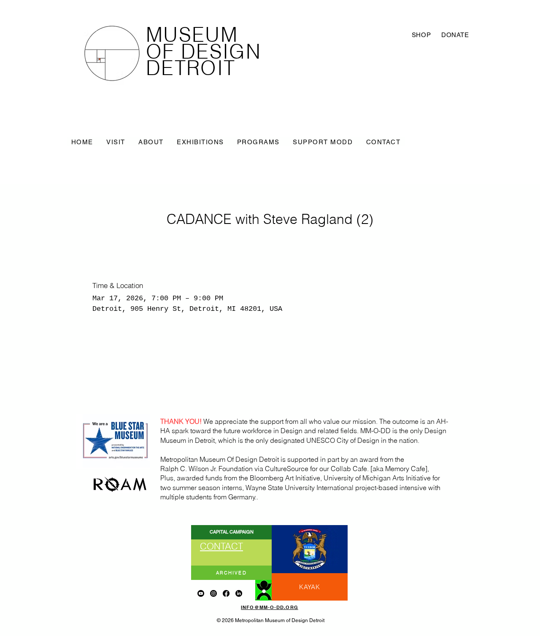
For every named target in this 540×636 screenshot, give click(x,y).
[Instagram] (213, 593)
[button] (115, 142)
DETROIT (190, 68)
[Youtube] (200, 593)
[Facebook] (226, 593)
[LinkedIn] (238, 593)
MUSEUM (192, 34)
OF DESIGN (203, 51)
